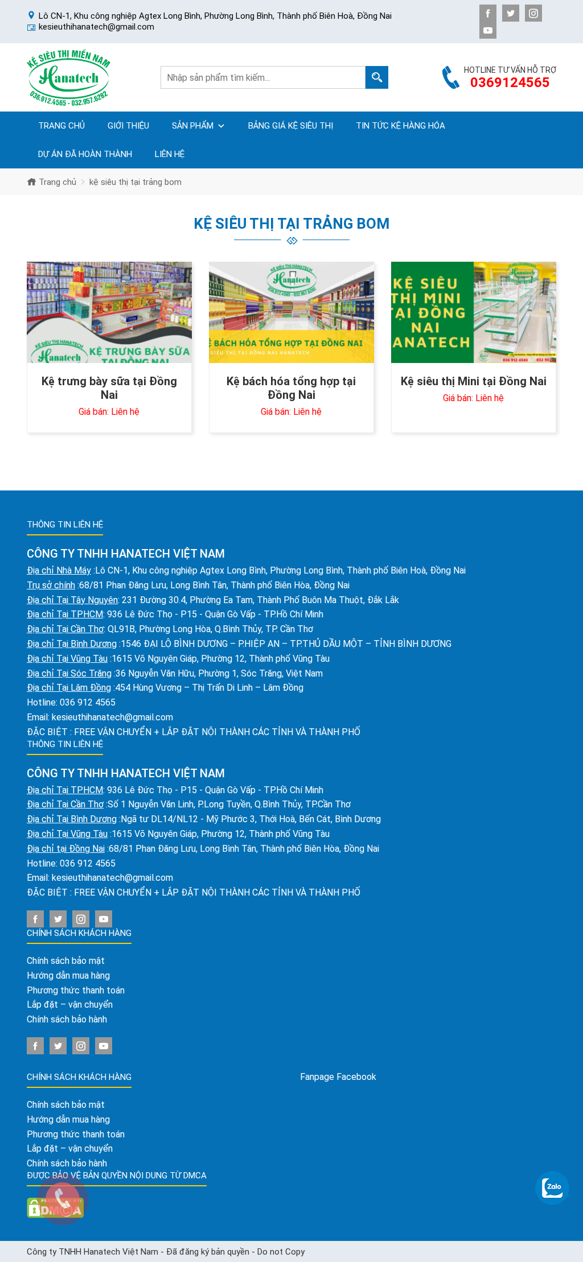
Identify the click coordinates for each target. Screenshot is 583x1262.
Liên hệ (169, 154)
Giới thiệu (128, 126)
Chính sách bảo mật (66, 960)
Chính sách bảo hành (67, 1019)
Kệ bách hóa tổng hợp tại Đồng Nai (291, 388)
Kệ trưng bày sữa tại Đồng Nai (109, 388)
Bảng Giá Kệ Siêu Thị (290, 126)
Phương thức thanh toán (76, 990)
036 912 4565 (88, 702)
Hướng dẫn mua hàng (68, 975)
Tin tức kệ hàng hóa (400, 126)
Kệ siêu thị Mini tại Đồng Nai (474, 381)
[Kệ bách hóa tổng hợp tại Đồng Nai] (291, 313)
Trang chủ (61, 126)
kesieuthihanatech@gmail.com (112, 717)
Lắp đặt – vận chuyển (70, 1004)
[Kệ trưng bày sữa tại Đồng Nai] (109, 313)
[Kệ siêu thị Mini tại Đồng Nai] (473, 313)
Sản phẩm (193, 126)
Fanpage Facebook (338, 1076)
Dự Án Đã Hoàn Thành (85, 154)
